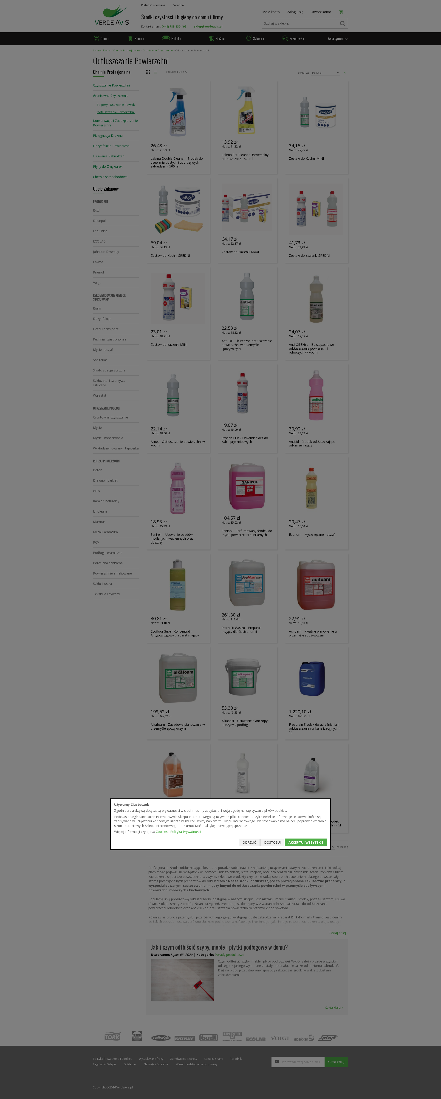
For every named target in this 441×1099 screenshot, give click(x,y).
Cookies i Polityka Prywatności (178, 831)
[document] (220, 824)
